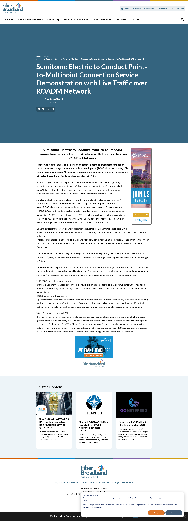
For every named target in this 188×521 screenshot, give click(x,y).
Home (39, 56)
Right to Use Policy (124, 482)
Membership (53, 19)
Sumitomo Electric (54, 99)
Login (126, 8)
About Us (9, 19)
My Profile (136, 8)
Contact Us (163, 8)
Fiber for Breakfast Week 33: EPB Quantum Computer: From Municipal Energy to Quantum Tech (54, 423)
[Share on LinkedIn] (48, 109)
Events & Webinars (103, 19)
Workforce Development (77, 19)
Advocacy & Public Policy (30, 19)
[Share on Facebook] (38, 109)
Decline (174, 513)
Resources (122, 19)
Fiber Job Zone (177, 8)
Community (149, 8)
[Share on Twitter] (43, 109)
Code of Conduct (89, 482)
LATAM (135, 19)
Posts (46, 56)
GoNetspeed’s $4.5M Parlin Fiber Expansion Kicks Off (132, 423)
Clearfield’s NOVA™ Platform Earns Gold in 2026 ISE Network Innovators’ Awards (94, 426)
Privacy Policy (106, 482)
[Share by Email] (52, 109)
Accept (156, 513)
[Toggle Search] (182, 19)
